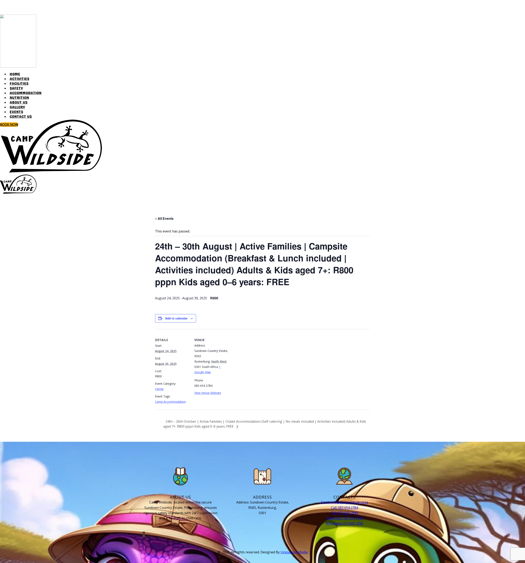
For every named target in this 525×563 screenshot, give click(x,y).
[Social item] (2, 8)
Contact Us (21, 117)
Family (159, 389)
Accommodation (25, 93)
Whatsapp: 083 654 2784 (344, 518)
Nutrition (19, 98)
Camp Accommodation (170, 402)
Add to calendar (176, 318)
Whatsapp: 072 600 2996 (344, 523)
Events (16, 112)
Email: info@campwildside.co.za (344, 502)
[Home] (51, 171)
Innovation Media (294, 552)
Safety (16, 88)
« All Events (164, 218)
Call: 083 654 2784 (344, 507)
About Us (18, 102)
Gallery (17, 107)
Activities (19, 79)
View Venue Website (207, 393)
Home (15, 74)
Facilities (19, 84)
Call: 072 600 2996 (344, 513)
